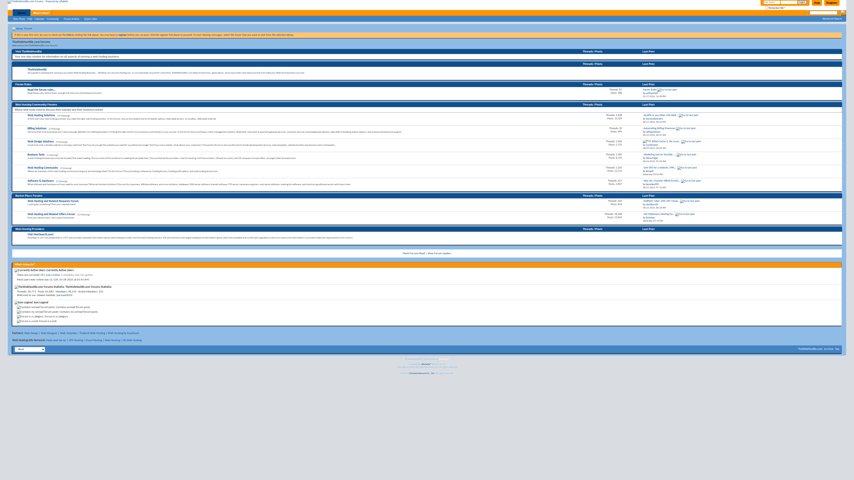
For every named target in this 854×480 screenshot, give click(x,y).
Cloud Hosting (94, 340)
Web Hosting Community (43, 167)
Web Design (31, 333)
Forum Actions (71, 19)
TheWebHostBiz (37, 69)
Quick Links (90, 19)
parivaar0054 (64, 295)
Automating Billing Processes (659, 128)
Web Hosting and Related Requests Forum (53, 201)
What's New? (41, 13)
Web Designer (49, 333)
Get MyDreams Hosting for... (659, 214)
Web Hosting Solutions (41, 115)
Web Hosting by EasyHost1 (123, 333)
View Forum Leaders (439, 253)
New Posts (19, 19)
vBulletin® (426, 364)
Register (831, 2)
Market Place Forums (28, 195)
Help (817, 2)
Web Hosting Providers (29, 229)
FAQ (29, 19)
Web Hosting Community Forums (36, 104)
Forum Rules (23, 84)
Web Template (68, 333)
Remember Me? (776, 8)
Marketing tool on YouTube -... (660, 154)
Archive (828, 349)
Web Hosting (112, 340)
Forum (22, 13)
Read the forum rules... (41, 89)
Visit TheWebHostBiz (28, 51)
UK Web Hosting (132, 340)
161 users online (50, 275)
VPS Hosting (76, 340)
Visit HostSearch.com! (41, 234)
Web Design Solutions (41, 141)
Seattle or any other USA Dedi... (661, 115)
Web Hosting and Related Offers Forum (51, 214)
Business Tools (36, 154)
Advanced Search (832, 18)
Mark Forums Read (414, 253)
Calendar (39, 19)
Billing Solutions (37, 128)
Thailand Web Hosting (92, 333)
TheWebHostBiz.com (810, 349)
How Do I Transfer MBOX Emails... (662, 181)
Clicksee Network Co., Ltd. (422, 373)
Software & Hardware (41, 181)
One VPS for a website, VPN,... (660, 167)
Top (837, 349)
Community (53, 19)
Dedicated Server (56, 340)
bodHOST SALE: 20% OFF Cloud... (661, 201)
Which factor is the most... (666, 141)
